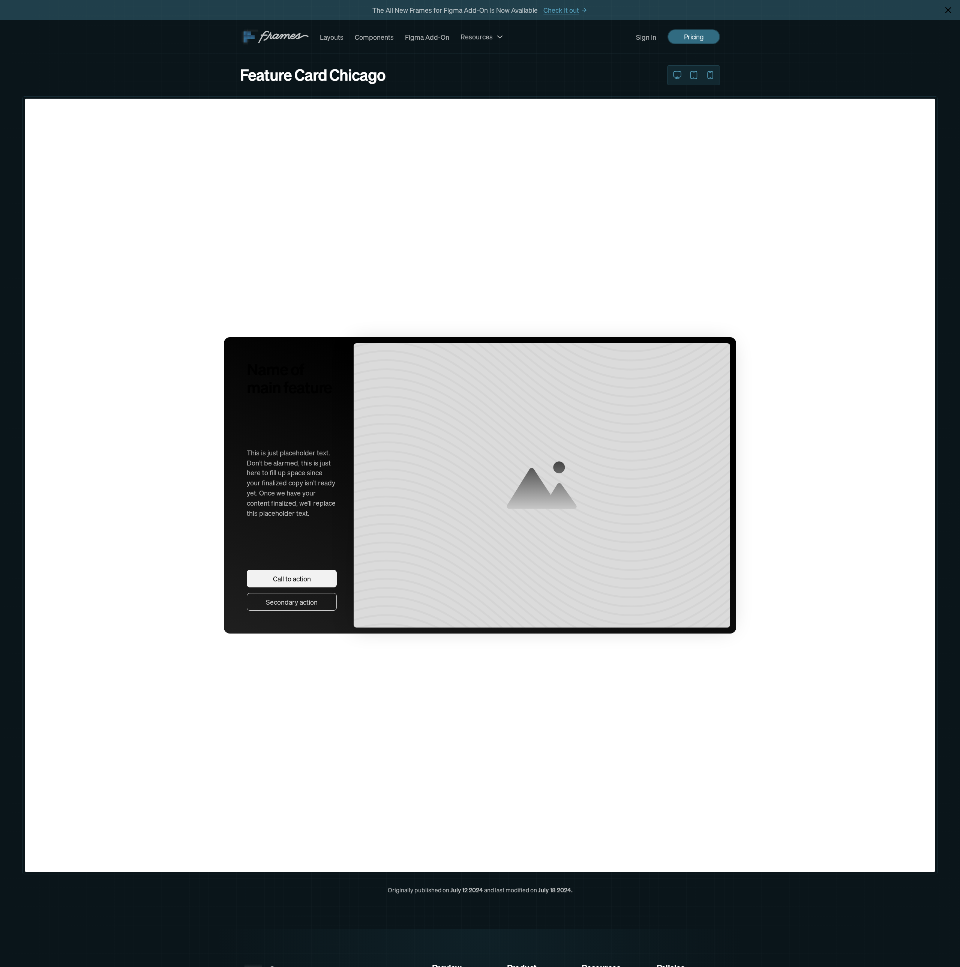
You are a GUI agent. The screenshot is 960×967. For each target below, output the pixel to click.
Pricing (694, 36)
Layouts (332, 37)
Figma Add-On (427, 37)
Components (374, 37)
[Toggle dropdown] (499, 36)
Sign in (646, 37)
